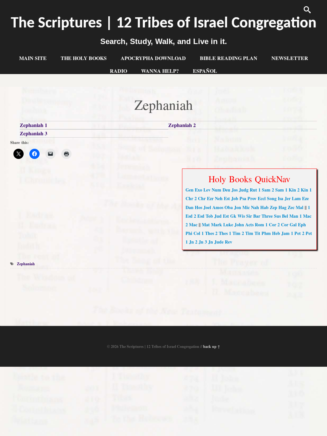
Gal (293, 224)
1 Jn (190, 241)
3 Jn (209, 241)
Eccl (262, 198)
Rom (259, 224)
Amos (217, 207)
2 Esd (199, 216)
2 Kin (302, 189)
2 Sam (278, 189)
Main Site (33, 58)
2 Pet (307, 233)
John (239, 224)
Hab (264, 207)
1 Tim (234, 233)
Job (234, 198)
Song (272, 198)
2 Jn (199, 241)
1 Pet (296, 233)
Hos (198, 207)
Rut (253, 189)
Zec (291, 207)
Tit (257, 233)
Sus (277, 216)
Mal (299, 207)
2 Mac (191, 224)
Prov (251, 198)
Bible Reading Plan (228, 58)
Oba (228, 207)
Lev (206, 189)
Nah (255, 207)
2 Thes (221, 233)
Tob (209, 216)
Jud (218, 216)
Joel (207, 207)
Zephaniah (26, 264)
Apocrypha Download (153, 58)
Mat (206, 224)
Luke (228, 224)
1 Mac (305, 216)
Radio (118, 70)
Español (205, 70)
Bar (256, 216)
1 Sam (264, 189)
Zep (273, 207)
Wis (241, 216)
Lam (296, 198)
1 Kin (290, 189)
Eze (305, 198)
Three (267, 216)
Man (293, 216)
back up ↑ (211, 346)
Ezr (210, 198)
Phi (189, 233)
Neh (219, 198)
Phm (266, 233)
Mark (216, 224)
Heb (276, 233)
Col (197, 233)
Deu (226, 189)
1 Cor (270, 224)
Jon (237, 207)
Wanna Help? (160, 70)
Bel (285, 216)
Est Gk (229, 216)
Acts (249, 224)
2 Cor (283, 224)
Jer (288, 198)
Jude (219, 241)
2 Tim (247, 233)
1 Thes (208, 233)
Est (227, 198)
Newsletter (289, 58)
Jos (235, 189)
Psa (243, 198)
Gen (190, 189)
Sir (249, 216)
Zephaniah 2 (182, 125)
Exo (198, 189)
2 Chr (200, 198)
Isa (280, 198)
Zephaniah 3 (33, 133)
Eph (302, 224)
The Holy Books (84, 58)
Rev (228, 241)
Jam (285, 233)
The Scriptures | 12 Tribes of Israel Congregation (163, 23)
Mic (246, 207)
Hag (282, 207)
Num (216, 189)
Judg (243, 189)
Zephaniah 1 (33, 125)
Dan (190, 207)
